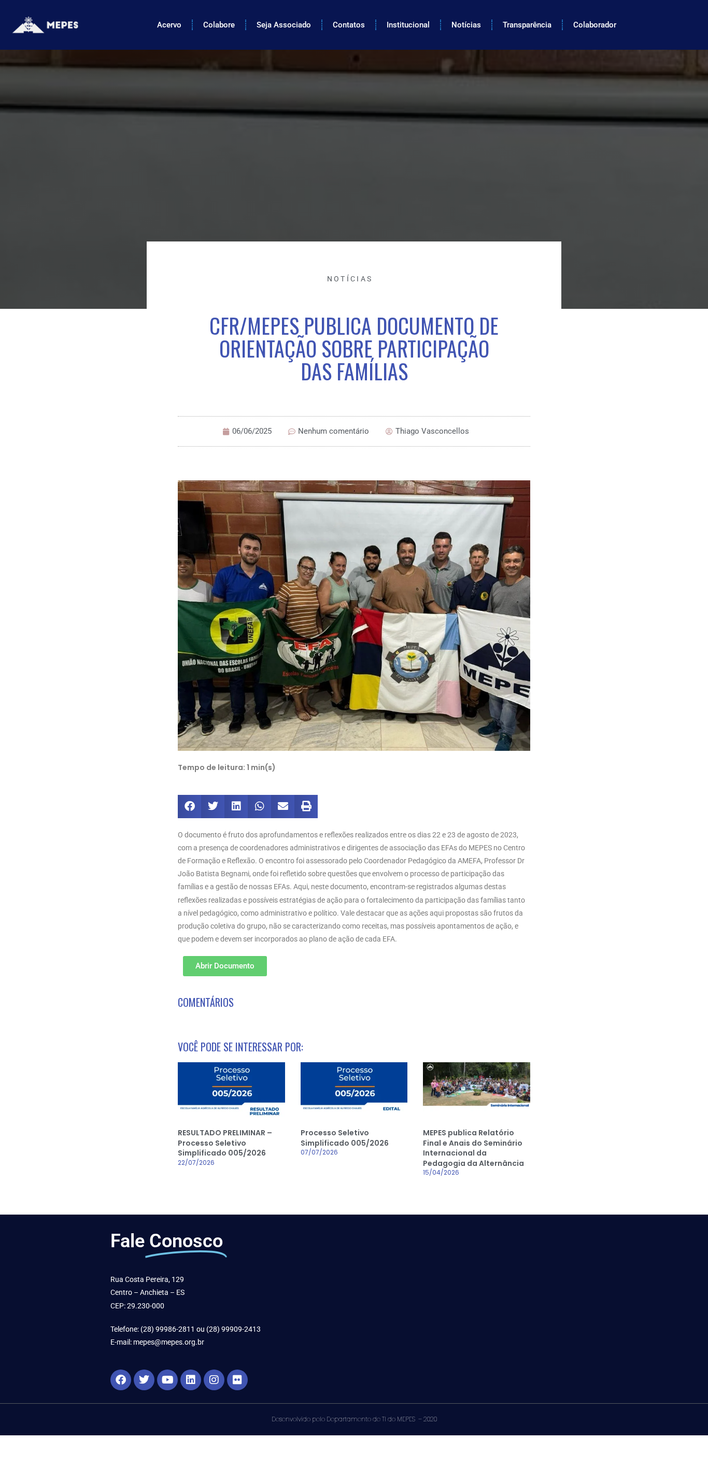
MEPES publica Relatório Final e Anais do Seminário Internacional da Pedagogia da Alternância (473, 1148)
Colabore (219, 25)
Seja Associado (284, 25)
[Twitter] (144, 1380)
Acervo (169, 25)
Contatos (349, 25)
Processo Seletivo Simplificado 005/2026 (345, 1138)
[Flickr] (237, 1380)
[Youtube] (167, 1380)
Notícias (466, 25)
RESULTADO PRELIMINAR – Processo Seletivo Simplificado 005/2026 (225, 1143)
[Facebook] (120, 1380)
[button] (189, 806)
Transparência (527, 25)
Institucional (408, 25)
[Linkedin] (190, 1380)
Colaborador (594, 25)
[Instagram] (214, 1380)
